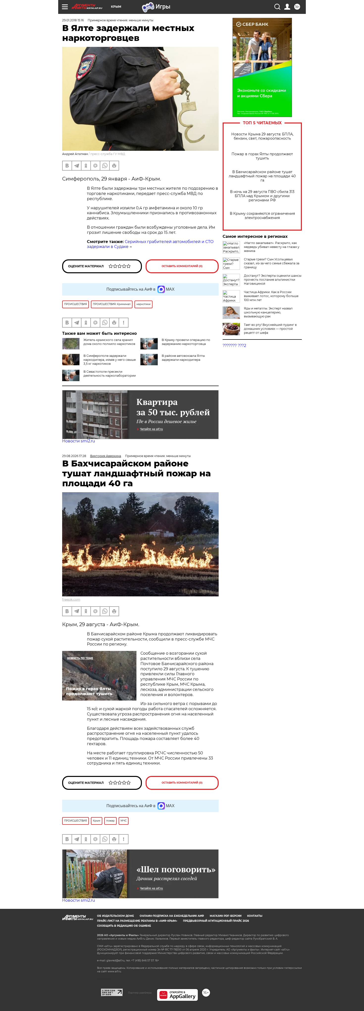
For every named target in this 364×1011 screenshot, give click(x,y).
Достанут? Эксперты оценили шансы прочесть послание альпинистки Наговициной (272, 279)
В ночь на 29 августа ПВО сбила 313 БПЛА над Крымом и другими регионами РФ (262, 196)
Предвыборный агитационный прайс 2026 (216, 920)
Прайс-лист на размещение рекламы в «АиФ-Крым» (137, 920)
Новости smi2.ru (78, 441)
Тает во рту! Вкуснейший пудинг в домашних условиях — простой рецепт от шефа (270, 329)
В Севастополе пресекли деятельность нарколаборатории (109, 373)
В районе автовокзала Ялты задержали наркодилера (183, 358)
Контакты (254, 916)
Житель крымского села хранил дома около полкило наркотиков (109, 342)
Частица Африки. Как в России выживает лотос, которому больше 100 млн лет (271, 296)
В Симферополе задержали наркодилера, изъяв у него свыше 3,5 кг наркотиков (109, 360)
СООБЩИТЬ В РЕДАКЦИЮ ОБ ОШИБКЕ (124, 925)
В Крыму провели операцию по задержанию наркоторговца (186, 342)
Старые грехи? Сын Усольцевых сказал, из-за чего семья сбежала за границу (271, 263)
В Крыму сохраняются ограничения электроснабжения (262, 216)
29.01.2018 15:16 (73, 20)
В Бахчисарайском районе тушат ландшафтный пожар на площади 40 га (262, 176)
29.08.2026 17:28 (74, 456)
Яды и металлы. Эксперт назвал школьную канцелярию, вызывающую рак (268, 312)
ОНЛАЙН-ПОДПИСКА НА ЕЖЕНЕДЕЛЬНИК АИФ (172, 916)
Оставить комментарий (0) (182, 266)
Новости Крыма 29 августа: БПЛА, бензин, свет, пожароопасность (262, 136)
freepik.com (71, 599)
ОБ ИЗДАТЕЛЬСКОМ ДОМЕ (115, 916)
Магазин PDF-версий (225, 916)
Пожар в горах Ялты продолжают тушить (262, 156)
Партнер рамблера (140, 992)
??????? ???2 (234, 345)
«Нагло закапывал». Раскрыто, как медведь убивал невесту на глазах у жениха (271, 247)
